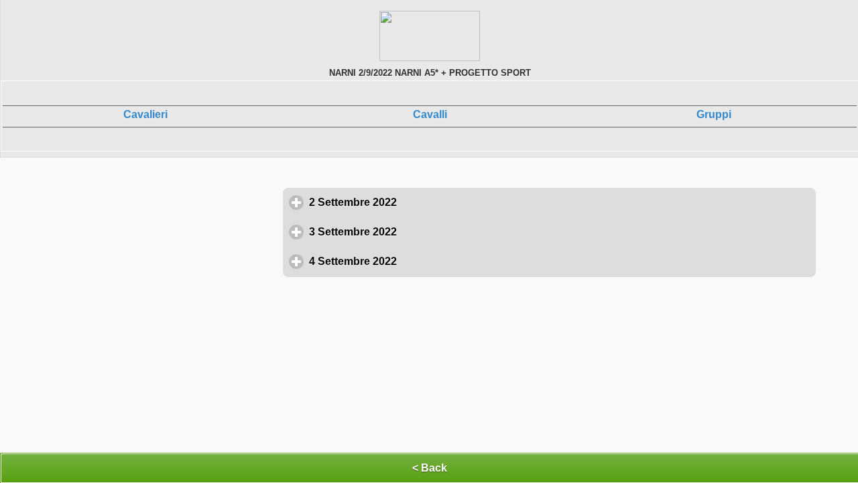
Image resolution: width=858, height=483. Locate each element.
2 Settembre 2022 (415, 202)
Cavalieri (145, 114)
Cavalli (430, 114)
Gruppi (713, 114)
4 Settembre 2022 (415, 261)
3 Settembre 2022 (415, 231)
